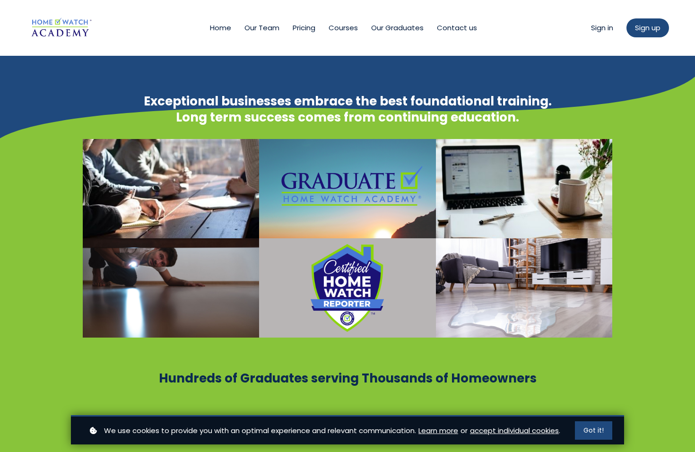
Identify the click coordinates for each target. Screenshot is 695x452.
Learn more (438, 430)
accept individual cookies (514, 430)
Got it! (593, 430)
